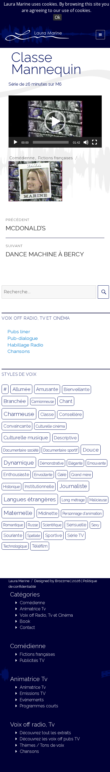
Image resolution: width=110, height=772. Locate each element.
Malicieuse (98, 500)
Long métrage (73, 500)
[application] (55, 121)
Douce (91, 450)
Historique (11, 487)
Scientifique (52, 525)
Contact (27, 627)
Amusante (47, 389)
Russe (33, 525)
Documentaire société (20, 450)
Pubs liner (18, 331)
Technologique (15, 546)
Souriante (12, 535)
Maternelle (18, 513)
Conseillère (70, 414)
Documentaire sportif (60, 450)
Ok (57, 17)
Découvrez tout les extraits (45, 732)
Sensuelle (76, 524)
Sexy (95, 525)
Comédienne (22, 158)
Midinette (47, 513)
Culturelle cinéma (50, 426)
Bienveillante (76, 389)
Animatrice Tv (33, 608)
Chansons (18, 351)
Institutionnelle (39, 486)
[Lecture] (15, 142)
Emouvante (96, 463)
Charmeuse (19, 414)
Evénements (32, 699)
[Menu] (100, 34)
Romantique (13, 525)
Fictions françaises (55, 158)
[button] (55, 121)
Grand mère (81, 475)
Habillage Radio (25, 345)
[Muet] (86, 142)
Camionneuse (43, 401)
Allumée (21, 389)
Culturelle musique (25, 437)
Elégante (75, 463)
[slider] (51, 142)
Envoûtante (43, 475)
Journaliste (73, 486)
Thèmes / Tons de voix (42, 745)
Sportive (53, 535)
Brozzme (62, 581)
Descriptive (65, 437)
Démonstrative (52, 463)
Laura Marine (19, 581)
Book (25, 621)
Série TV (75, 535)
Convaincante (17, 426)
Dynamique (19, 462)
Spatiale (33, 535)
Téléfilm (40, 546)
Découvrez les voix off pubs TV (50, 738)
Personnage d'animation (82, 513)
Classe (47, 414)
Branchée (14, 401)
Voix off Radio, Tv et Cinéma (46, 615)
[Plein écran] (94, 142)
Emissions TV (33, 693)
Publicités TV (32, 660)
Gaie (61, 474)
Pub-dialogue (22, 338)
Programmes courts (39, 705)
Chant (65, 401)
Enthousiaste (16, 474)
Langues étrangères (30, 499)
